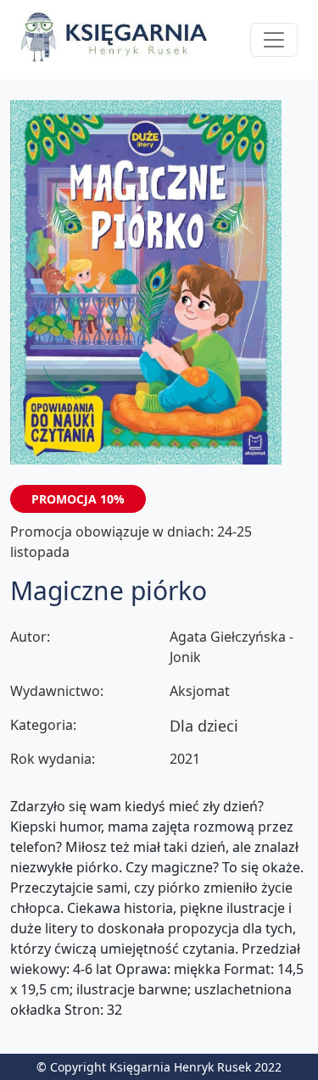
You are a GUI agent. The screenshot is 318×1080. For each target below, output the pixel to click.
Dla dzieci (204, 725)
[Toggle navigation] (274, 40)
